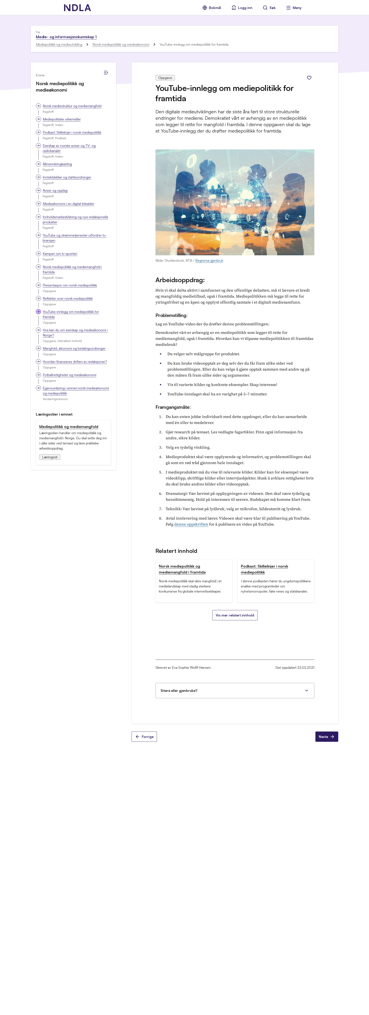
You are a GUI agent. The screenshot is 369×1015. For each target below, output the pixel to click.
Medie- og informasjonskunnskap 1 (66, 36)
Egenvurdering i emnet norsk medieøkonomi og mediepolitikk (76, 390)
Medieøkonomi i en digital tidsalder (68, 204)
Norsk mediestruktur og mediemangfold (72, 106)
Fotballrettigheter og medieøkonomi (69, 375)
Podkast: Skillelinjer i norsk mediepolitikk (72, 132)
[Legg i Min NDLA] (309, 78)
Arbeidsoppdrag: (180, 280)
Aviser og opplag (55, 190)
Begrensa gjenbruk (209, 260)
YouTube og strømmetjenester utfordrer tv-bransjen (75, 237)
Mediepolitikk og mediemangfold (68, 426)
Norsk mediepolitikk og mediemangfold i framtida (72, 269)
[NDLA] (77, 7)
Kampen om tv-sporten (60, 253)
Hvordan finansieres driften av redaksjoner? (75, 361)
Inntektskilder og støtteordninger (67, 177)
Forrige (148, 737)
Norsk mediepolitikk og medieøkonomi (120, 44)
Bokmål (215, 8)
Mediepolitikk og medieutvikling (59, 44)
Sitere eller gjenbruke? (179, 690)
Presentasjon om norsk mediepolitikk (70, 285)
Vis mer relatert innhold (235, 615)
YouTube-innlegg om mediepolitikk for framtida (71, 314)
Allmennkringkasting (57, 164)
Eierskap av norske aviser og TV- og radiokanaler (69, 148)
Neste (323, 737)
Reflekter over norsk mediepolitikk (68, 298)
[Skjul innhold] (106, 72)
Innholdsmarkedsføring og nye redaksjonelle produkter (75, 219)
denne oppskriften (191, 524)
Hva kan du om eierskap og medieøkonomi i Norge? (75, 332)
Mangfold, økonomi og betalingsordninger (74, 348)
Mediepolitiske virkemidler (62, 119)
